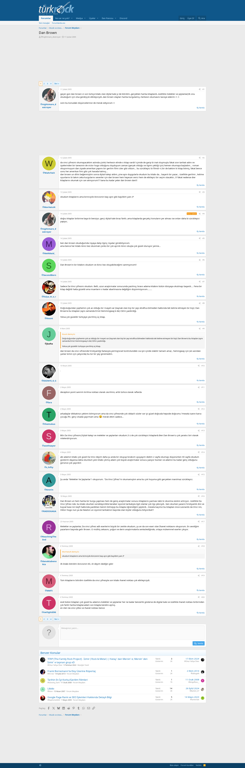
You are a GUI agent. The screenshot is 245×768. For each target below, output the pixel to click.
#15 (203, 474)
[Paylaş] (199, 89)
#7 (203, 281)
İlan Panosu (107, 18)
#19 (203, 575)
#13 (203, 430)
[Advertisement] (122, 59)
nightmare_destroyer (52, 37)
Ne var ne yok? (62, 18)
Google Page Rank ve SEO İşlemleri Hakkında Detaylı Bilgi (79, 697)
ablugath (195, 673)
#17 (203, 521)
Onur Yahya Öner (55, 665)
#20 (203, 597)
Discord (123, 18)
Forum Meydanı (73, 674)
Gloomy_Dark (54, 682)
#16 (203, 496)
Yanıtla (201, 107)
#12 (203, 409)
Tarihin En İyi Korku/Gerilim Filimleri (67, 679)
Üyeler (92, 18)
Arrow (51, 674)
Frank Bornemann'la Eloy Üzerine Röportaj (71, 671)
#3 (203, 192)
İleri (56, 83)
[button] (72, 18)
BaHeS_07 (195, 691)
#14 (203, 452)
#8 (203, 303)
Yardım (198, 765)
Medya (79, 18)
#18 (203, 546)
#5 (203, 238)
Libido (50, 688)
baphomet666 (54, 700)
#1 (203, 89)
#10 (203, 365)
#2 (203, 158)
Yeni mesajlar (44, 23)
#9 (203, 328)
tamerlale (195, 700)
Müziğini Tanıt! (83, 665)
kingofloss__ (194, 682)
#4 (203, 213)
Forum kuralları (187, 765)
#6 (203, 260)
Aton (51, 691)
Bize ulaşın (174, 765)
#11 (203, 387)
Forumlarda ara (58, 23)
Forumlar (46, 18)
